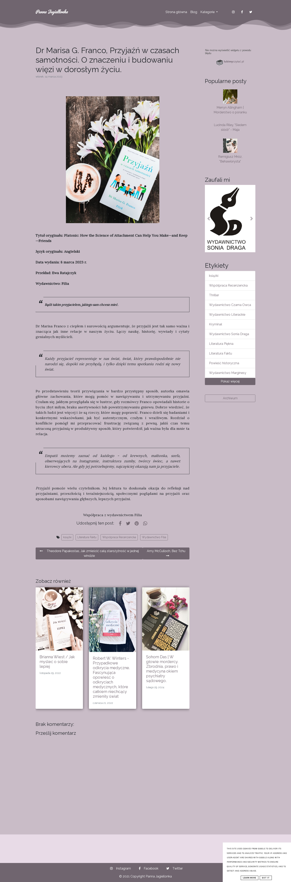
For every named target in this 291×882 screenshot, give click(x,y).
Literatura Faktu (86, 537)
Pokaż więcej (230, 381)
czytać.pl (234, 61)
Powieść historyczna (224, 363)
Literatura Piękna (221, 344)
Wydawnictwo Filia (154, 537)
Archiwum (230, 398)
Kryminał (215, 324)
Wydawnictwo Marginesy (227, 373)
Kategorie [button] (207, 12)
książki (67, 537)
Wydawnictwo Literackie (227, 314)
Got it (266, 878)
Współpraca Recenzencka (119, 537)
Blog (193, 12)
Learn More (249, 878)
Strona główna (176, 12)
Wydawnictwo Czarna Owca (230, 305)
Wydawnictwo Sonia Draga (229, 334)
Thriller (214, 295)
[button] (208, 218)
